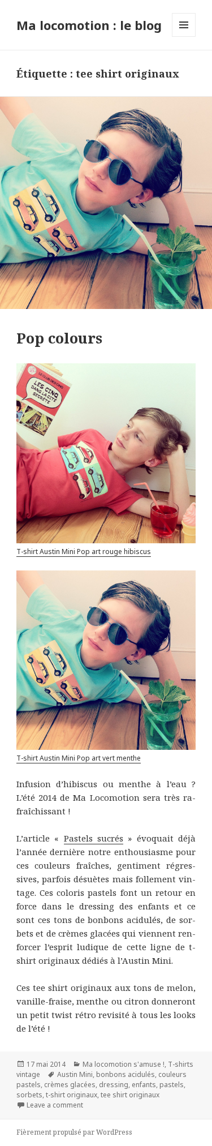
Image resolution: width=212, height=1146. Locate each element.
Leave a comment (55, 1105)
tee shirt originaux (130, 1095)
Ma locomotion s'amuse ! (124, 1064)
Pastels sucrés (93, 838)
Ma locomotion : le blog (89, 24)
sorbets (29, 1095)
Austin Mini (75, 1074)
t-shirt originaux (71, 1095)
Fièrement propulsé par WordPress (74, 1132)
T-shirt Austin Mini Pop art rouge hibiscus (83, 551)
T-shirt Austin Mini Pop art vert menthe (78, 758)
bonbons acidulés (125, 1074)
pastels (171, 1084)
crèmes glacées (70, 1084)
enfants (144, 1084)
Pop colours (59, 338)
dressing (113, 1084)
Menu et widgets (184, 36)
